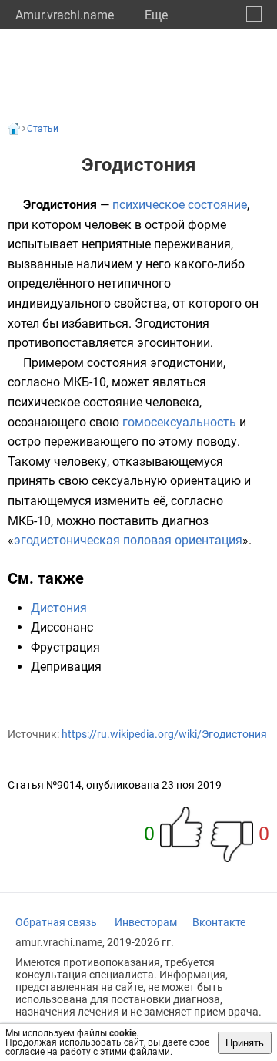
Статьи (42, 128)
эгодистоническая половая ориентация (128, 540)
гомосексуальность (179, 422)
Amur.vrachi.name (64, 15)
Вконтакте (218, 922)
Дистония (59, 608)
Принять (244, 1043)
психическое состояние (179, 204)
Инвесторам (146, 922)
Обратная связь (56, 922)
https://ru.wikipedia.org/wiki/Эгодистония (164, 734)
